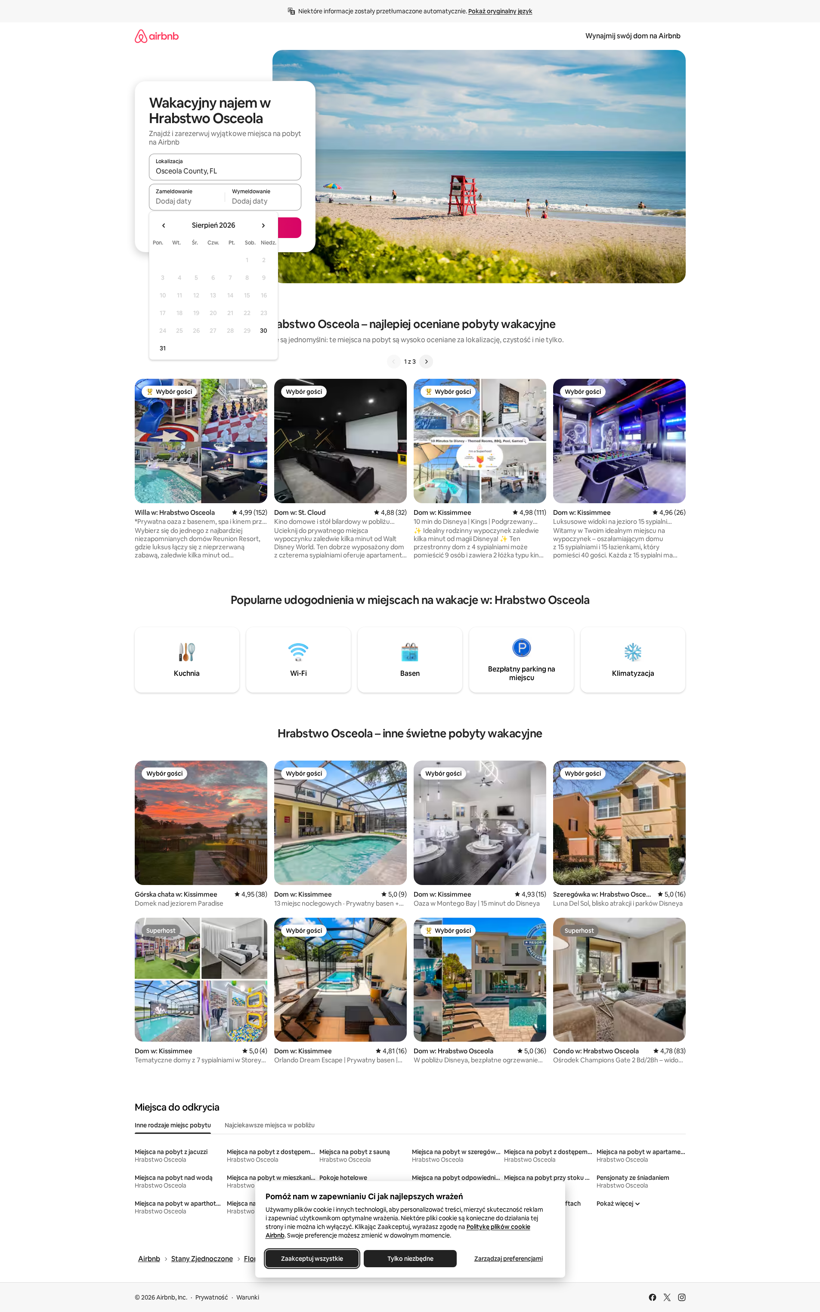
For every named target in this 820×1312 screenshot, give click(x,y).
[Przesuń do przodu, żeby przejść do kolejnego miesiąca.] (263, 225)
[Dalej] (426, 361)
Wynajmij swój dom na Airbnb (633, 35)
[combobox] (225, 171)
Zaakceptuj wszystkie (312, 1258)
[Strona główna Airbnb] (157, 36)
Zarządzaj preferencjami (508, 1258)
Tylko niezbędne (410, 1258)
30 (263, 330)
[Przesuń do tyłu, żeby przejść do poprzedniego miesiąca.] (164, 225)
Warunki (247, 1297)
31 (163, 348)
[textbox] (187, 201)
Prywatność (211, 1297)
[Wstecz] (394, 361)
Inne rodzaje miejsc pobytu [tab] (173, 1125)
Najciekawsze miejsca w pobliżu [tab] (270, 1125)
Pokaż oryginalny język (500, 11)
